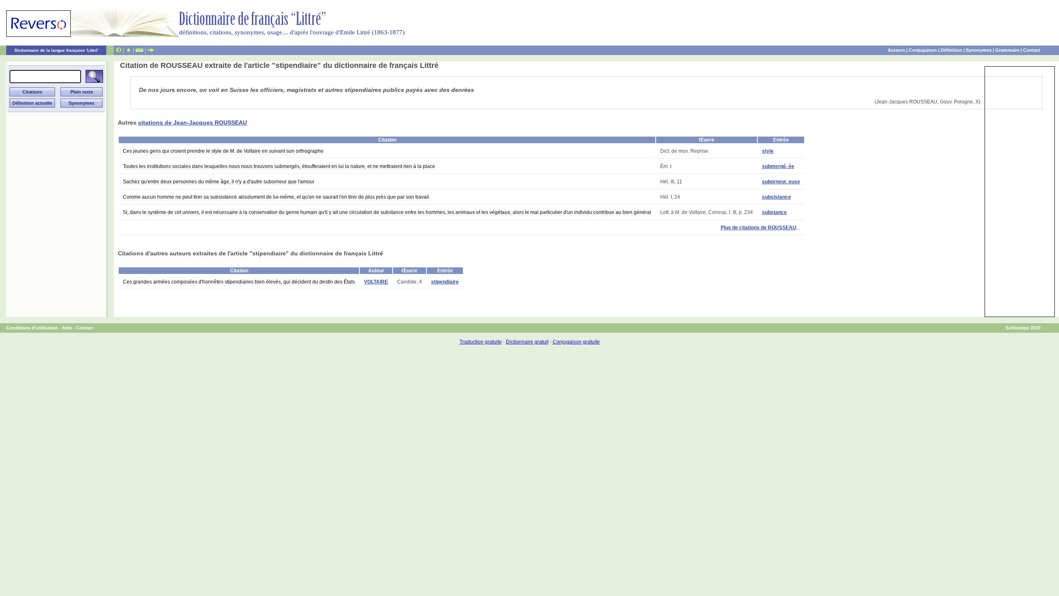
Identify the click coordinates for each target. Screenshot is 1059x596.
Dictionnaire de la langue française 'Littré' (56, 50)
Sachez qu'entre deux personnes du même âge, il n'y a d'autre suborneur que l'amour (218, 182)
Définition (951, 50)
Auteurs (896, 50)
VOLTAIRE (376, 282)
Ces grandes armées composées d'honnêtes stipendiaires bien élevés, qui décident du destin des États (239, 282)
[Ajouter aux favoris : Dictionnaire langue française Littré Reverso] (128, 50)
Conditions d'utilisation (32, 327)
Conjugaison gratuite (576, 342)
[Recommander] (150, 50)
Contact (1031, 50)
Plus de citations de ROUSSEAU (758, 228)
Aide (67, 327)
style (768, 151)
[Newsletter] (139, 50)
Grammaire (1007, 50)
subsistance (776, 197)
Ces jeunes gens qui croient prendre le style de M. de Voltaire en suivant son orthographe (223, 151)
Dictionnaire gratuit (527, 342)
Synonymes (979, 50)
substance (774, 212)
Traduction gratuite (481, 342)
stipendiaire (445, 282)
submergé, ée (778, 166)
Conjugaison (923, 50)
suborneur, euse (781, 182)
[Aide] (119, 50)
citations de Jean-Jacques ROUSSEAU (192, 122)
